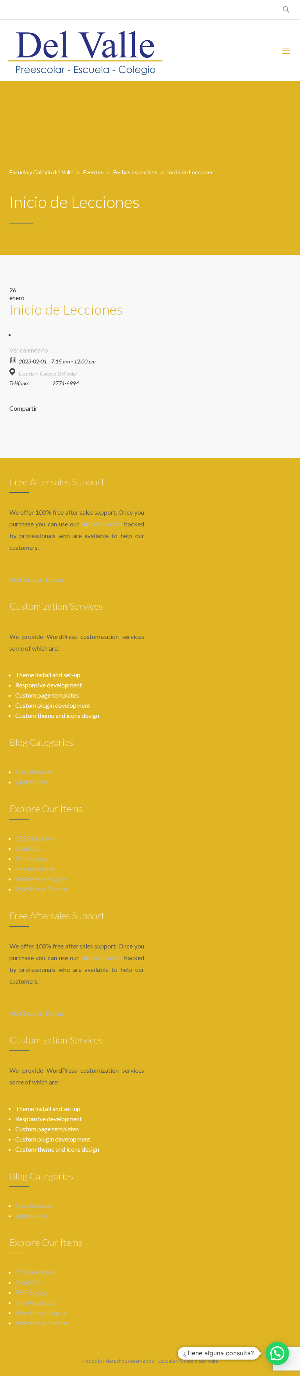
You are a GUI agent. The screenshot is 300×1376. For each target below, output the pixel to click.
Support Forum (101, 524)
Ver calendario (28, 350)
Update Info (31, 782)
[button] (277, 1353)
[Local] (13, 372)
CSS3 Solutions (35, 838)
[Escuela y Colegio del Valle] (85, 50)
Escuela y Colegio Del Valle (48, 373)
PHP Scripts (31, 858)
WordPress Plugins (40, 878)
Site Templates (35, 868)
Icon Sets (27, 848)
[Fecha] (13, 359)
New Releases (34, 771)
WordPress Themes (41, 889)
